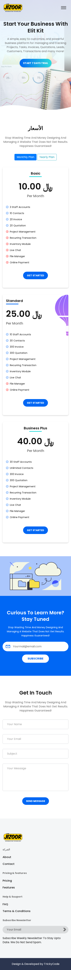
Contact (8, 864)
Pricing (7, 881)
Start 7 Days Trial (35, 63)
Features (9, 887)
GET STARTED (35, 275)
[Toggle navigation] (63, 8)
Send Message (35, 801)
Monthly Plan (25, 157)
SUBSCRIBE (35, 659)
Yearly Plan (46, 157)
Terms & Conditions (17, 911)
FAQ (5, 904)
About (7, 857)
